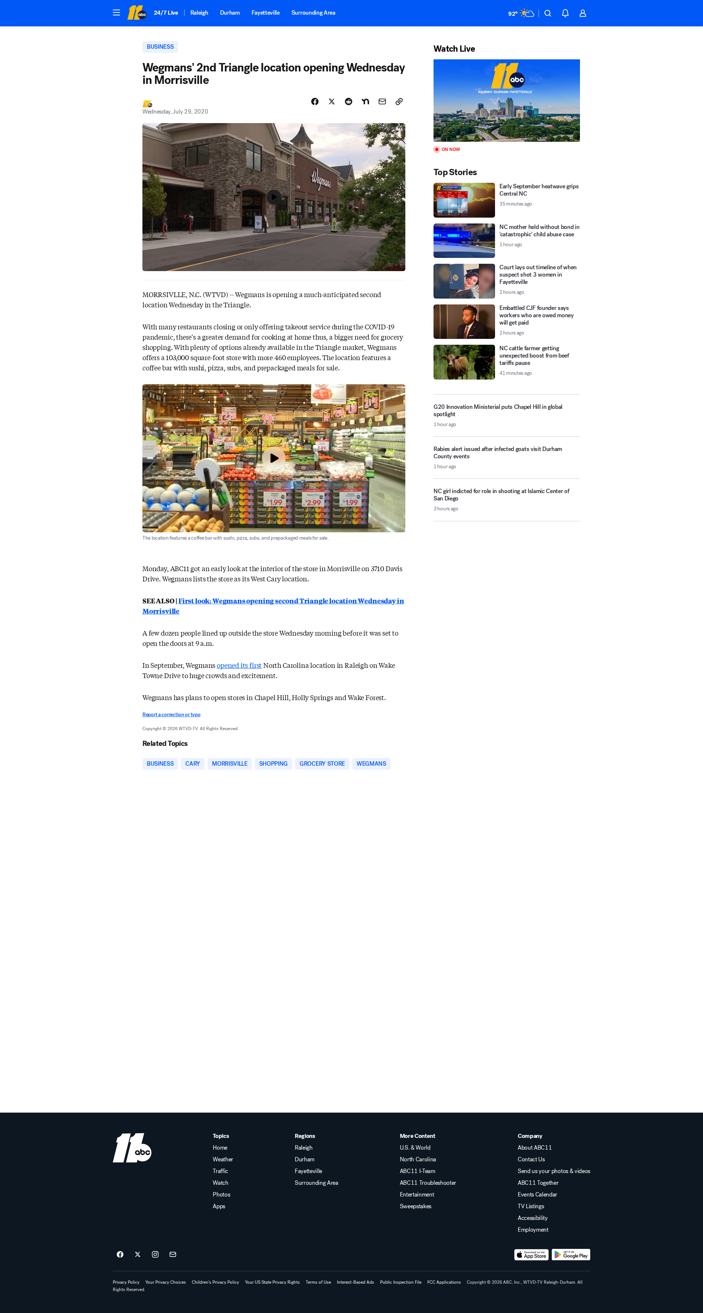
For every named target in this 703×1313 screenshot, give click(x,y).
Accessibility (533, 1218)
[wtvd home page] (132, 1147)
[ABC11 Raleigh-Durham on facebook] (120, 1254)
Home (220, 1148)
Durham (230, 12)
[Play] (507, 100)
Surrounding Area (313, 12)
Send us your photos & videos (554, 1171)
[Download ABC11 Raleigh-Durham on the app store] (531, 1255)
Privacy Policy (126, 1282)
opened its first (239, 665)
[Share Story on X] (332, 101)
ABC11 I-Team (417, 1171)
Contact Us (531, 1159)
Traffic (220, 1171)
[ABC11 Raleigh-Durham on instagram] (155, 1254)
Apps (219, 1206)
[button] (116, 12)
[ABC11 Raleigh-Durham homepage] (136, 13)
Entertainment (417, 1195)
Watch (220, 1183)
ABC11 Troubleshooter (428, 1183)
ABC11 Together (538, 1183)
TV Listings (531, 1206)
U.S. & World (415, 1148)
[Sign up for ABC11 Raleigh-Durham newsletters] (172, 1254)
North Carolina (418, 1159)
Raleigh (199, 12)
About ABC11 (535, 1148)
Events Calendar (537, 1195)
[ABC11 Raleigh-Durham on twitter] (137, 1254)
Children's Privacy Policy (215, 1282)
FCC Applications (444, 1282)
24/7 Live (166, 12)
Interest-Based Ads (355, 1282)
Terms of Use (318, 1282)
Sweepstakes (415, 1206)
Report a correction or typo (171, 714)
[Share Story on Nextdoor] (365, 101)
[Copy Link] (399, 101)
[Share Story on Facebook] (315, 101)
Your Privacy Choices (165, 1282)
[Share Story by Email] (382, 101)
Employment (533, 1230)
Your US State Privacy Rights (272, 1282)
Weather (223, 1159)
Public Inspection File (400, 1282)
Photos (221, 1195)
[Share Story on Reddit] (348, 101)
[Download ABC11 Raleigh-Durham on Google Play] (571, 1255)
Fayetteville (266, 12)
